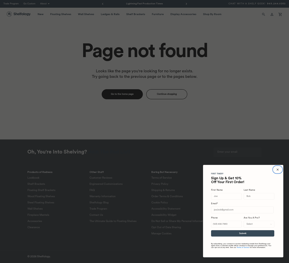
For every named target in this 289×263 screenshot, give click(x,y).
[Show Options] (271, 224)
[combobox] (258, 224)
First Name (217, 190)
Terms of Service (243, 247)
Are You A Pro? (252, 218)
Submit (242, 233)
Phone (214, 218)
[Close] (277, 169)
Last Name (249, 190)
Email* (214, 204)
